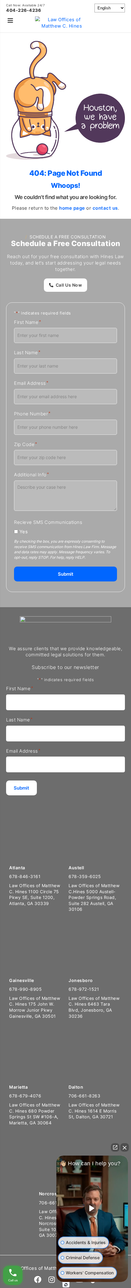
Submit (65, 574)
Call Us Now (69, 285)
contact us (105, 208)
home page (72, 208)
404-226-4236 (23, 10)
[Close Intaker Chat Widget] (124, 1147)
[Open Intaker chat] (65, 1284)
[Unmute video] (92, 1208)
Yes (23, 531)
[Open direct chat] (115, 1147)
